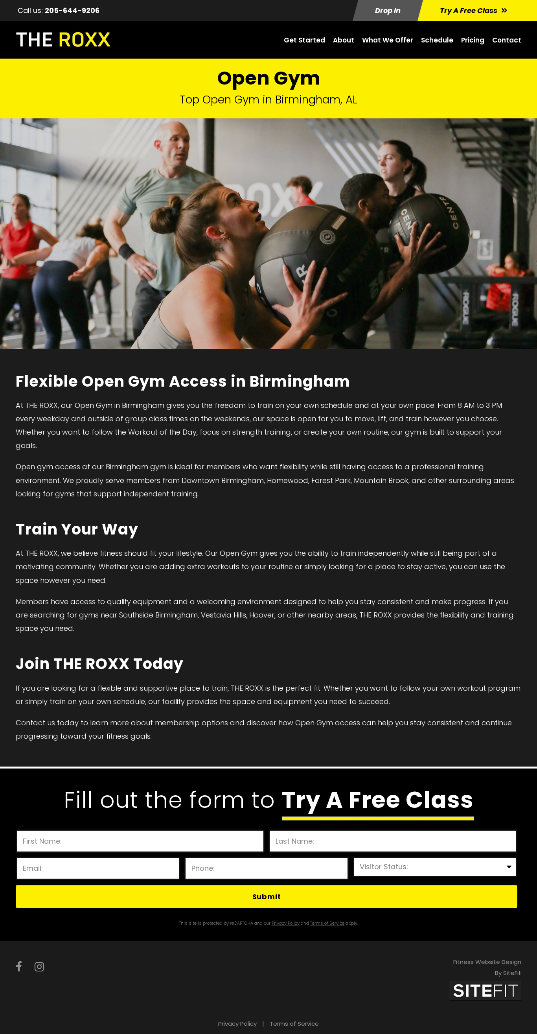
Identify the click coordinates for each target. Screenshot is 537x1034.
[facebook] (19, 967)
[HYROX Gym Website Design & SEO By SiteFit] (485, 990)
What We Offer (387, 40)
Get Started (304, 40)
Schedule (437, 40)
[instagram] (39, 967)
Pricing (472, 40)
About (343, 40)
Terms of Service (294, 1023)
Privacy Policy (237, 1023)
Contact (506, 40)
